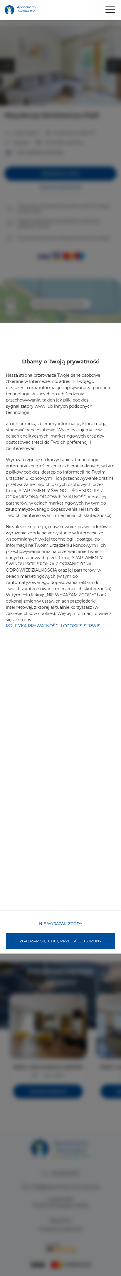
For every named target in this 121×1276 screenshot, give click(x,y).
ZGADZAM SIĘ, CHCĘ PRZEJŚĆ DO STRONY (61, 941)
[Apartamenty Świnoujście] (21, 10)
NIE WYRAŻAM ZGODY (60, 923)
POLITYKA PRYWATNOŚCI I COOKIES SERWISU (55, 626)
